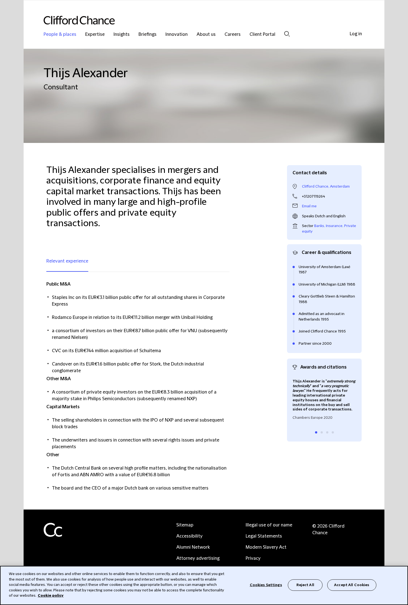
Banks (319, 226)
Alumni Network (193, 547)
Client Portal (262, 34)
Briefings (147, 34)
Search (287, 34)
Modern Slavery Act (266, 547)
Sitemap (184, 525)
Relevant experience (67, 261)
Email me (309, 206)
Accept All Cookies (351, 585)
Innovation (176, 34)
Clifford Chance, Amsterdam (326, 186)
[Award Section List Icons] (316, 432)
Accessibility (189, 536)
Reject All (305, 585)
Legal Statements (264, 536)
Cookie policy (51, 595)
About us (206, 34)
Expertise (95, 34)
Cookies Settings (266, 585)
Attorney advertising (198, 558)
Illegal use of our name (269, 525)
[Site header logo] (193, 20)
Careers (233, 34)
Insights (122, 34)
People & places (60, 34)
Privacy (253, 558)
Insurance (334, 226)
